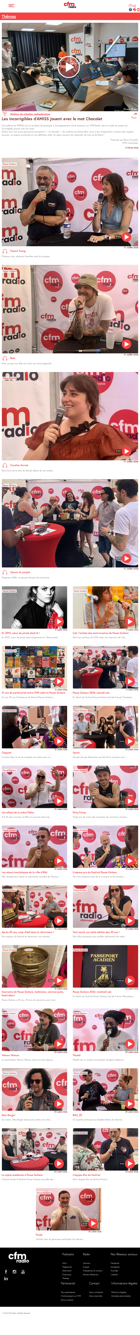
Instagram (115, 1266)
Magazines (67, 1266)
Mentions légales (119, 1292)
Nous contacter (96, 1292)
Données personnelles (121, 1296)
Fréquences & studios (92, 1270)
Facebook (115, 1263)
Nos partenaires (68, 1292)
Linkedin (114, 1274)
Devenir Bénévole (90, 1274)
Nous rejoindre (95, 1296)
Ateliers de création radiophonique (30, 114)
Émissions (66, 1274)
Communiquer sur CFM (71, 1296)
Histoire (86, 1263)
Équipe (86, 1266)
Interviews (67, 1270)
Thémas (9, 16)
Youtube (114, 1270)
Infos (64, 1263)
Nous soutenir (67, 1299)
